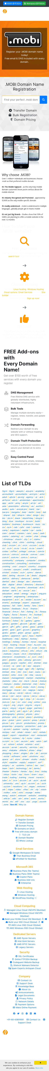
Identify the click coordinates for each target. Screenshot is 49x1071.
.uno (17, 783)
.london (5, 675)
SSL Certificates (26, 956)
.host (5, 645)
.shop (38, 750)
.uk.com (23, 780)
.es (22, 599)
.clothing (30, 542)
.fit (36, 611)
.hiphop (24, 638)
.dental (35, 578)
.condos (41, 560)
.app (4, 503)
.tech (11, 768)
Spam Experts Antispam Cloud (26, 968)
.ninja (27, 699)
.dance (38, 572)
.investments (20, 657)
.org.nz (37, 705)
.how (29, 645)
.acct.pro (33, 494)
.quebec (16, 729)
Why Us (22, 804)
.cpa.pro (17, 569)
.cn (19, 545)
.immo (10, 648)
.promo (41, 723)
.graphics (35, 629)
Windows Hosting (25, 895)
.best (38, 512)
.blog (4, 521)
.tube (4, 780)
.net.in (18, 696)
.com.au (31, 551)
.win (20, 798)
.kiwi (45, 663)
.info (32, 651)
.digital (11, 584)
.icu (44, 645)
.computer (31, 560)
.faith (19, 605)
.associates (13, 506)
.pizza (21, 717)
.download (32, 587)
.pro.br (42, 720)
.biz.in (10, 518)
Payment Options (25, 1004)
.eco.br (26, 590)
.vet (3, 789)
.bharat (6, 515)
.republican (23, 735)
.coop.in (22, 566)
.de (27, 575)
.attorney (24, 506)
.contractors (34, 563)
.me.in (26, 681)
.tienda (23, 771)
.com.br (40, 551)
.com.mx (15, 557)
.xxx (22, 801)
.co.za (31, 548)
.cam (28, 527)
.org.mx (28, 705)
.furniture (6, 620)
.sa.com (24, 741)
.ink (45, 651)
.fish (22, 611)
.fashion (5, 608)
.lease (13, 669)
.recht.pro (34, 729)
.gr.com (26, 629)
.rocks (29, 738)
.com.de (24, 554)
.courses (7, 569)
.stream (25, 759)
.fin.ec (25, 608)
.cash (41, 533)
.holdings (6, 641)
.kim (30, 663)
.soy (42, 756)
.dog (13, 587)
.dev (28, 581)
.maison (5, 678)
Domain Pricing (24, 119)
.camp (5, 530)
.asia (4, 506)
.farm (40, 605)
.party (12, 711)
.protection (30, 726)
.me (20, 681)
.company (19, 560)
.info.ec (24, 651)
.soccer (43, 753)
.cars (28, 533)
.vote (13, 792)
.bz (43, 524)
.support (32, 762)
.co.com (33, 545)
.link (19, 672)
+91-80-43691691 (15, 1019)
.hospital (42, 641)
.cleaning (6, 542)
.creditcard (36, 569)
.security (23, 747)
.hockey (33, 638)
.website (32, 795)
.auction (39, 506)
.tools (13, 774)
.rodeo (37, 738)
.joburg (27, 660)
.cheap (43, 536)
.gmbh (5, 629)
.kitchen (37, 663)
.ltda (31, 675)
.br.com (29, 521)
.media (16, 684)
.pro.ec (5, 723)
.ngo (21, 699)
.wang (5, 795)
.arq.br (25, 503)
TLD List (25, 834)
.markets (6, 681)
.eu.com (37, 599)
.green (13, 632)
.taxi (42, 765)
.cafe (21, 527)
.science (28, 744)
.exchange (15, 602)
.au (32, 506)
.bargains (15, 512)
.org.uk (21, 708)
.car (32, 530)
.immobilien (20, 648)
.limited (5, 672)
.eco (33, 590)
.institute (7, 654)
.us (38, 783)
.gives (25, 626)
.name (40, 690)
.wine (26, 798)
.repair (5, 735)
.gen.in (5, 626)
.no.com (40, 699)
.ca (3, 527)
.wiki (14, 798)
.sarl (45, 741)
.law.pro (36, 666)
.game (37, 620)
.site (31, 753)
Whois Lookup (26, 840)
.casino (5, 536)
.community (7, 560)
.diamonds (36, 581)
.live (25, 672)
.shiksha (23, 750)
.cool (14, 566)
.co (3, 548)
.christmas (8, 539)
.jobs (20, 660)
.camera (36, 527)
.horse (33, 641)
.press (34, 720)
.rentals (42, 732)
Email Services (25, 292)
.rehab (20, 732)
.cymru (30, 572)
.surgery (6, 765)
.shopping (6, 753)
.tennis (36, 768)
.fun (29, 617)
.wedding (42, 795)
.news (14, 699)
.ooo (44, 702)
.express (6, 605)
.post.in (26, 720)
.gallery (28, 620)
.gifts (18, 626)
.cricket (5, 572)
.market (29, 678)
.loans (37, 672)
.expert (25, 602)
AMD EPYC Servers (25, 944)
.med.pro (7, 684)
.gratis (5, 632)
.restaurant (42, 735)
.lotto (13, 675)
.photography (8, 714)
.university (8, 783)
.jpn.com (37, 660)
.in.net (34, 648)
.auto (12, 509)
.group (28, 632)
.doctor (5, 587)
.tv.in (15, 780)
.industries (14, 651)
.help (16, 638)
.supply (22, 762)
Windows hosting (35, 289)
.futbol (15, 620)
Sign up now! (33, 298)
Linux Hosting (26, 892)
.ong (30, 702)
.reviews (16, 738)
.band (31, 509)
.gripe (20, 632)
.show (16, 753)
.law (29, 666)
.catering (14, 536)
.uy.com (6, 786)
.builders (6, 524)
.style (4, 762)
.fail (13, 605)
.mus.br (17, 690)
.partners (38, 708)
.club (4, 545)
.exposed (35, 602)
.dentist (5, 581)
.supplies (13, 762)
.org (13, 705)
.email (16, 593)
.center (28, 536)
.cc (22, 536)
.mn (11, 687)
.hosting (13, 645)
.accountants (21, 494)
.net (12, 696)
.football (38, 614)
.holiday (16, 641)
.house (22, 645)
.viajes (10, 789)
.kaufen (22, 663)
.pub (39, 726)
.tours (26, 774)
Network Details (26, 1001)
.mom (33, 687)
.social (6, 756)
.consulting (21, 563)
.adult (4, 497)
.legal (20, 669)
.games (5, 623)
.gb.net (32, 623)
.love (20, 675)
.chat (36, 536)
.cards (38, 530)
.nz (18, 702)
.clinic (21, 542)
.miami (5, 687)
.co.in (9, 548)
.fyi (21, 620)
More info (39, 1068)
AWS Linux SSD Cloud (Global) (26, 925)
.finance (33, 608)
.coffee (13, 551)
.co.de (41, 545)
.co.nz (16, 548)
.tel (30, 768)
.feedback (16, 608)
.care (4, 533)
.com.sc (33, 557)
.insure (16, 654)
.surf (40, 762)
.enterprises (32, 596)
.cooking (6, 566)
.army (17, 503)
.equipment (7, 599)
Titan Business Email (26, 855)
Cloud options (10, 292)
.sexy (4, 750)
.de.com (20, 575)
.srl (11, 759)
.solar (24, 756)
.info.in (39, 651)
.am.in (14, 500)
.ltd (25, 675)
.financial (6, 611)
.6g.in (11, 491)
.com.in (5, 557)
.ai (36, 497)
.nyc (13, 702)
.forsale (5, 617)
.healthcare (7, 638)
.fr (24, 617)
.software (15, 756)
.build (37, 521)
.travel (31, 777)
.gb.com (23, 623)
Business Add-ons (26, 880)
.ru (12, 741)
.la (13, 666)
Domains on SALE (26, 828)
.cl (30, 539)
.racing (25, 729)
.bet (44, 512)
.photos (20, 714)
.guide (36, 632)
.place (29, 717)
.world (5, 801)
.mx (24, 690)
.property (18, 726)
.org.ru (5, 708)
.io (29, 657)
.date (4, 575)
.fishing (29, 611)
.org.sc (13, 708)
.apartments (38, 500)
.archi (10, 503)
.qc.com (7, 729)
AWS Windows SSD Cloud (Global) (26, 928)
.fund (35, 617)
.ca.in (9, 527)
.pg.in (25, 711)
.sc (4, 744)
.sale (32, 741)
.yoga (34, 801)
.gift (12, 626)
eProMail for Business (25, 859)
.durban (5, 590)
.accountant (7, 494)
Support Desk (26, 983)
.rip (22, 738)
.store (17, 759)
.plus (4, 720)
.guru (24, 635)
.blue (11, 521)
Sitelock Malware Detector (26, 965)
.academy (39, 491)
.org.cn (6, 705)
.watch (12, 795)
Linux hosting (20, 289)
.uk (29, 780)
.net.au (12, 693)
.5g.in (4, 491)
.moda (25, 687)
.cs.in (22, 572)
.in (29, 648)
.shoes (31, 750)
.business (16, 524)
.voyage (28, 792)
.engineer (7, 596)
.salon (38, 741)
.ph (30, 711)
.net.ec (5, 696)
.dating (12, 575)
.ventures (41, 786)
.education (7, 593)
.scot (36, 744)
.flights (6, 614)
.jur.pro (14, 663)
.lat (23, 666)
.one (24, 702)
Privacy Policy (26, 998)
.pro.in (19, 723)
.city (25, 539)
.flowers (23, 614)
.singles (24, 753)
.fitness (42, 611)
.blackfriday (27, 518)
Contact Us (26, 980)
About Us (26, 989)
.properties (7, 726)
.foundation (16, 617)
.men (35, 684)
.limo (13, 672)
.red (13, 732)
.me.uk (34, 681)
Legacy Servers (25, 947)
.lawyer (5, 669)
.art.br (33, 503)
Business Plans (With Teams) (26, 874)
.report (13, 735)
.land (18, 666)
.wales (37, 792)
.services (33, 747)
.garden (14, 623)
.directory (28, 584)
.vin (31, 789)
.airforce (6, 500)
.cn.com (12, 545)
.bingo (36, 515)
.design (20, 581)
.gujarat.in (15, 635)
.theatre (14, 771)
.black (17, 518)
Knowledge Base (26, 986)
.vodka (6, 792)
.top (20, 774)
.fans (34, 605)
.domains (21, 587)
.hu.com (37, 645)
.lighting (40, 669)
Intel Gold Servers (26, 941)
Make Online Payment (25, 1007)
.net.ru (34, 696)
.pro (12, 723)
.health (38, 635)
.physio (29, 714)
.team (4, 768)
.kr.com (6, 666)
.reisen (27, 732)
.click (14, 542)
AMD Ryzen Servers (26, 938)
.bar (38, 509)
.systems (20, 765)
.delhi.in (5, 578)
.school (11, 744)
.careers (20, 533)
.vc (25, 786)
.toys (40, 774)
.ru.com (5, 741)
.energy (24, 593)
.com (41, 554)
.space (5, 759)
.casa (35, 533)
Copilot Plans (25, 877)
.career (11, 533)
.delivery (15, 578)
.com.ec (33, 554)
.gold (12, 629)
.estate (28, 599)
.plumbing (38, 717)
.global (40, 626)
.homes (25, 641)
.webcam (22, 795)
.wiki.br (6, 798)
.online (37, 702)
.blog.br (38, 518)
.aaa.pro (20, 491)
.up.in (23, 783)
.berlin (31, 512)
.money (40, 687)
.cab (15, 527)
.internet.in (7, 657)
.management (17, 678)
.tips (31, 771)
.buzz (37, 524)
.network (6, 699)
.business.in (27, 524)
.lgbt (27, 669)
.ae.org (20, 497)
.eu (44, 599)
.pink (14, 717)
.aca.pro (29, 491)
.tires (36, 771)
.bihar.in (20, 515)
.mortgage (7, 690)
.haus (31, 635)
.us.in (43, 783)
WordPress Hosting (24, 898)
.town (33, 774)
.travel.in (40, 777)
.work (33, 798)
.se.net (14, 747)
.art (39, 503)
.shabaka (13, 750)
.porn (18, 720)
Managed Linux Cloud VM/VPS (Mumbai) (26, 910)
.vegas (32, 786)
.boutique (19, 521)
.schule (19, 744)
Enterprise (26, 883)
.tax (36, 765)
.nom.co (5, 702)
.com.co (15, 554)
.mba (14, 681)
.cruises (14, 572)
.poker (11, 720)
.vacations (17, 786)
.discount (39, 584)
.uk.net (43, 780)
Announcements (26, 992)
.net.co (36, 693)
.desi (13, 581)
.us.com (31, 783)
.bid (13, 515)
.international (34, 654)
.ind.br (42, 648)
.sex (41, 747)
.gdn (40, 623)
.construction (8, 563)
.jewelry (12, 660)
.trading (13, 777)
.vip (36, 789)
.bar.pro (5, 512)
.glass (32, 626)
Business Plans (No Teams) (26, 871)
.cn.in (24, 545)
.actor (42, 494)
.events (5, 602)
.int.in (23, 654)
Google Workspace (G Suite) (26, 852)
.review (6, 738)
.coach (39, 548)
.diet (4, 584)
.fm (30, 614)
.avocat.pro (21, 509)
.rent (35, 732)
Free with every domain (25, 831)
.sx (12, 765)
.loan (30, 672)
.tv (10, 780)
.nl (33, 699)
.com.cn (5, 554)
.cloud (39, 542)
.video (18, 789)
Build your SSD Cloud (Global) (23, 922)
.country (32, 566)
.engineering (19, 596)
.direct (19, 584)
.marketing (40, 678)
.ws (11, 801)
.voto (20, 792)
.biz (3, 518)
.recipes (5, 732)
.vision (43, 789)
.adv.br (12, 497)
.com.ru (24, 557)
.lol (43, 672)
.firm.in (15, 611)
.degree (42, 575)
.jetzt (4, 660)
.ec (19, 590)
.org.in (20, 705)
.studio (34, 759)
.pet (18, 711)
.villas (25, 789)
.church (18, 539)
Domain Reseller (26, 837)
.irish (40, 657)
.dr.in (41, 587)
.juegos (5, 663)
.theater (5, 771)
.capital (24, 530)
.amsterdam (24, 500)
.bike (28, 515)
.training (22, 777)
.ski (36, 753)
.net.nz (26, 696)
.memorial (26, 684)
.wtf (16, 801)
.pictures (6, 717)
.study (42, 759)
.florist (14, 614)
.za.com (42, 801)
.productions (30, 723)
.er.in (16, 599)
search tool (13, 256)
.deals (34, 575)
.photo (37, 711)
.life (32, 669)
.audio (5, 509)
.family (27, 605)
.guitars (5, 635)
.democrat (26, 578)
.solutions (33, 756)
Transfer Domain (24, 110)
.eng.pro (42, 593)
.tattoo (29, 765)
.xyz (28, 801)
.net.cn (28, 693)
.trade (4, 777)
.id (4, 648)
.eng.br (33, 593)
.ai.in (41, 497)
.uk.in (35, 780)
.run (17, 741)
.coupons (42, 566)
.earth (13, 590)
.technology (21, 768)
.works (41, 798)
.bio (42, 515)
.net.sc (42, 696)
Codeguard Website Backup (25, 962)
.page (29, 708)
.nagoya (31, 690)
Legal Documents (25, 995)
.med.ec (43, 681)
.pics (36, 714)
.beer (24, 512)
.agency (29, 497)
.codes (5, 551)
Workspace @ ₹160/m (35, 3)
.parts (4, 711)
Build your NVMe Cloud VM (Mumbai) (22, 919)
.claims (36, 539)
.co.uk (24, 548)
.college (22, 551)
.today (44, 771)
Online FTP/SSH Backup (25, 959)
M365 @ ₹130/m (14, 3)
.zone (5, 804)
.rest (33, 735)
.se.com (5, 747)
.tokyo (6, 774)
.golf (18, 629)
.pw (45, 726)
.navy (4, 693)
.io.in (34, 657)
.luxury (38, 675)
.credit (26, 569)
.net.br (20, 693)
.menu (42, 684)
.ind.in (4, 651)
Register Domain (26, 819)
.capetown (14, 530)
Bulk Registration (24, 115)
